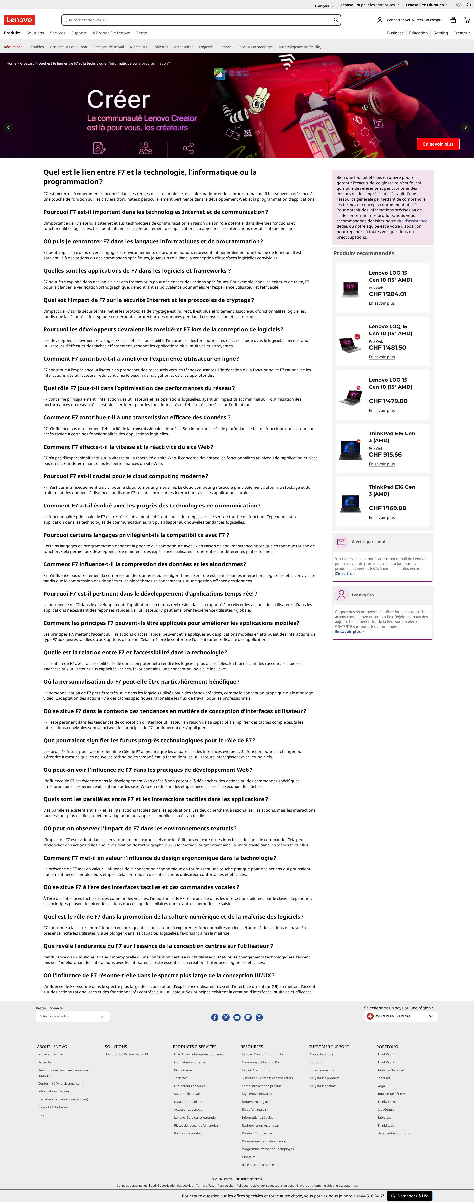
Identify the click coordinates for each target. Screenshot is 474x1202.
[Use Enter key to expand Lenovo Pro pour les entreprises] (398, 4)
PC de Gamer (183, 1070)
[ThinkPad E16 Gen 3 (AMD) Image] (350, 450)
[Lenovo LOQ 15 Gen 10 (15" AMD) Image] (350, 289)
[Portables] (45, 46)
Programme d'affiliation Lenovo (265, 1141)
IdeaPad (384, 1078)
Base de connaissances (258, 1165)
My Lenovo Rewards (257, 1093)
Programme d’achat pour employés (268, 1149)
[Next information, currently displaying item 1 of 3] (466, 127)
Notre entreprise (50, 1054)
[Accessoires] (195, 46)
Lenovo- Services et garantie (195, 1117)
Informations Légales (53, 1091)
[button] (458, 4)
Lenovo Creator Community (262, 1054)
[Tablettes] (170, 46)
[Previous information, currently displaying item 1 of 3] (8, 127)
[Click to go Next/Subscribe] (102, 1016)
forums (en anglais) (256, 1101)
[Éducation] (429, 32)
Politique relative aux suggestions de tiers (265, 1185)
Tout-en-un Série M (392, 1093)
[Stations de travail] (126, 46)
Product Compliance (257, 1133)
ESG (41, 1115)
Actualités (45, 1062)
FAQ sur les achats (323, 1086)
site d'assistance (412, 221)
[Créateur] (471, 32)
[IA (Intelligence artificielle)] (323, 46)
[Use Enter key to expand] (445, 20)
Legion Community (256, 1070)
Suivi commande (322, 1070)
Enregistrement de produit (261, 1086)
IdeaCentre (386, 1109)
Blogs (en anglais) (255, 1109)
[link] (469, 5)
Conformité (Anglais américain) (60, 1083)
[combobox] (196, 20)
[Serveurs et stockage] (273, 46)
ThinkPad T (386, 1054)
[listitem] (383, 288)
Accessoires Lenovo (188, 1109)
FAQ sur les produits (324, 1078)
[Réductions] (24, 46)
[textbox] (402, 1016)
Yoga (381, 1086)
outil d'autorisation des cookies (172, 1185)
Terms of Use (205, 1185)
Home (11, 63)
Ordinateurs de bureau (191, 1086)
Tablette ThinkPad (391, 1070)
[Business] (405, 32)
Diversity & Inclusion (53, 1107)
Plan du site (226, 1185)
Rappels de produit (188, 1133)
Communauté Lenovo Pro (261, 1062)
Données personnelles (132, 1185)
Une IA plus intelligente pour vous (199, 1054)
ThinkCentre (387, 1101)
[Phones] (233, 46)
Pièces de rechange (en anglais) (197, 1125)
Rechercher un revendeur (260, 1125)
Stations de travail (187, 1093)
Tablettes (180, 1078)
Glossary (27, 63)
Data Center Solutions (190, 1101)
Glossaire (248, 1157)
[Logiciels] (215, 46)
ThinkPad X (386, 1062)
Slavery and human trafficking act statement (327, 1185)
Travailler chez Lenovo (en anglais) (63, 1099)
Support (316, 1062)
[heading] (396, 276)
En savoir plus (382, 303)
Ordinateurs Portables (190, 1062)
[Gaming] (449, 32)
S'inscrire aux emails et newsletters (267, 1078)
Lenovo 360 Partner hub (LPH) (128, 1054)
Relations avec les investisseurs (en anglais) (63, 1073)
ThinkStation (387, 1125)
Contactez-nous (321, 1054)
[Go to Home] (19, 20)
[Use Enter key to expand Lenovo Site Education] (447, 4)
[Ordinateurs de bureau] (90, 46)
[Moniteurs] (149, 46)
